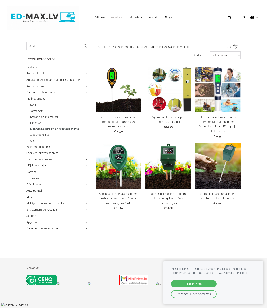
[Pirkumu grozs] (229, 17)
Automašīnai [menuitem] (34, 190)
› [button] (86, 73)
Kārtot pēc (200, 55)
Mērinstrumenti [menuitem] (35, 98)
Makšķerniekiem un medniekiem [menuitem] (46, 203)
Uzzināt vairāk (227, 272)
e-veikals (101, 46)
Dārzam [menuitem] (31, 172)
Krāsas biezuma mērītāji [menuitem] (44, 116)
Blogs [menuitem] (168, 17)
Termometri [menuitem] (36, 110)
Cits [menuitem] (32, 140)
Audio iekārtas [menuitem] (35, 86)
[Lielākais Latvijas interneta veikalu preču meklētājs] (103, 284)
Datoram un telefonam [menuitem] (40, 92)
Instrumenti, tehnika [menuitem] (38, 146)
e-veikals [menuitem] (116, 17)
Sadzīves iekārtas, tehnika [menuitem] (42, 153)
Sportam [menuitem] (31, 215)
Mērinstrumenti (122, 46)
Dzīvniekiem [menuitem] (34, 184)
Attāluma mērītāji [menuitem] (40, 134)
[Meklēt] (85, 46)
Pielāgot (242, 272)
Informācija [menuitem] (135, 17)
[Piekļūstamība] (244, 17)
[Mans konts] (237, 17)
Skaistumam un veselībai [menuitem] (41, 209)
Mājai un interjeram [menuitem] (38, 165)
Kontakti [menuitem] (154, 17)
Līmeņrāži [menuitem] (36, 122)
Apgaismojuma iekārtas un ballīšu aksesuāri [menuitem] (53, 79)
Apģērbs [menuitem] (31, 222)
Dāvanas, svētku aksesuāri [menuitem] (42, 228)
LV (256, 17)
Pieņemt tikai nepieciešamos (194, 294)
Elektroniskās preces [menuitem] (39, 159)
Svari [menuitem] (33, 104)
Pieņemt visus (194, 283)
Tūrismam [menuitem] (32, 178)
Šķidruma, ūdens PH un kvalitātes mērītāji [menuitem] (55, 128)
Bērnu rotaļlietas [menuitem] (36, 73)
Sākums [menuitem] (100, 17)
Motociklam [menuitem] (33, 197)
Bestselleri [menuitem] (32, 67)
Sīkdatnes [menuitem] (32, 267)
